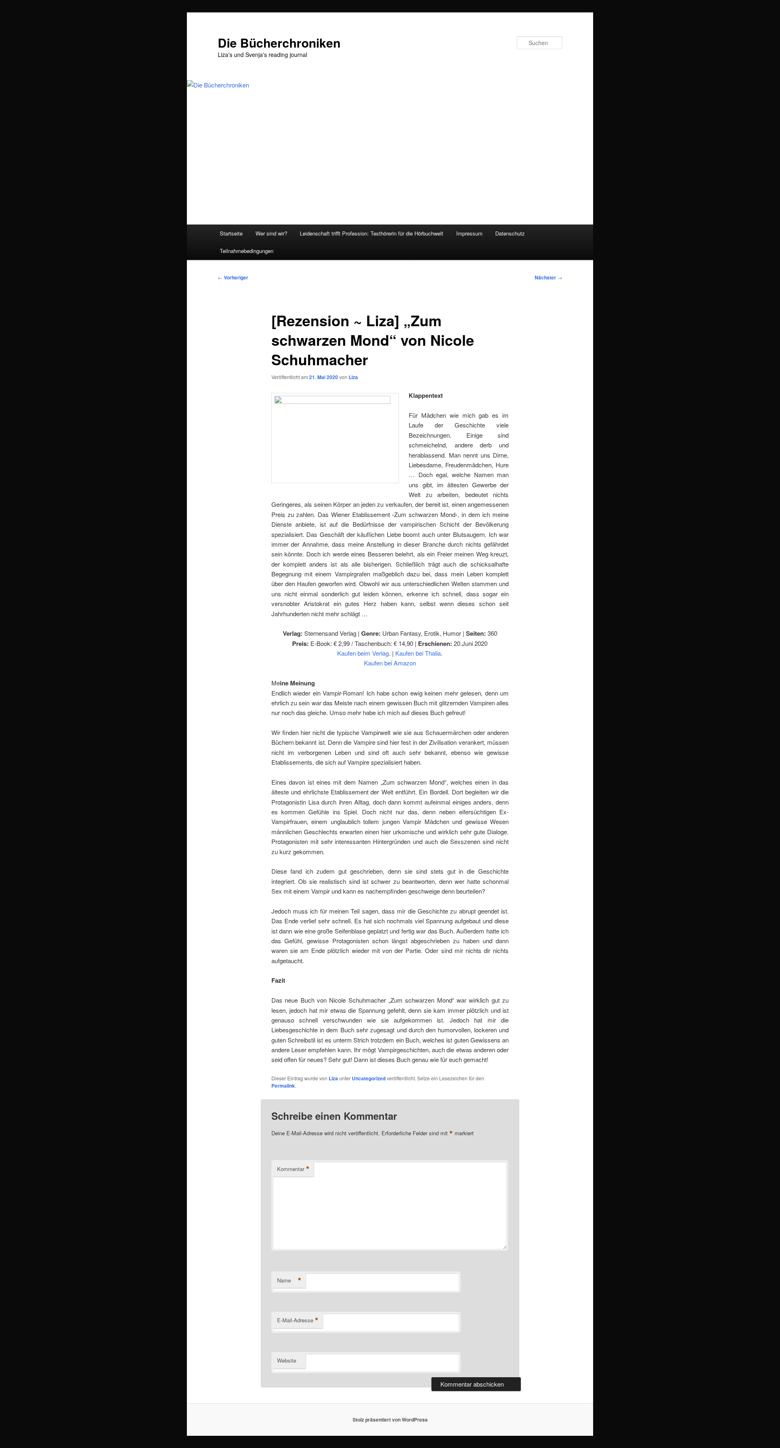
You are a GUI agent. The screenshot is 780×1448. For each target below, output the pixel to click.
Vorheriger (233, 277)
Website (286, 1360)
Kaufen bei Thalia (418, 653)
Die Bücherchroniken (279, 42)
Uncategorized (369, 1078)
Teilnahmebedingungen (246, 251)
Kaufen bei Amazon (390, 663)
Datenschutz (510, 233)
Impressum (469, 233)
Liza (353, 377)
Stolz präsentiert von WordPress (390, 1419)
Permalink (283, 1085)
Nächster (548, 277)
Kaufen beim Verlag (363, 653)
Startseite (231, 233)
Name (289, 1280)
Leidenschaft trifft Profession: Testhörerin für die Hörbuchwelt (371, 233)
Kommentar (293, 1168)
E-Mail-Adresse (297, 1320)
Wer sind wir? (271, 233)
